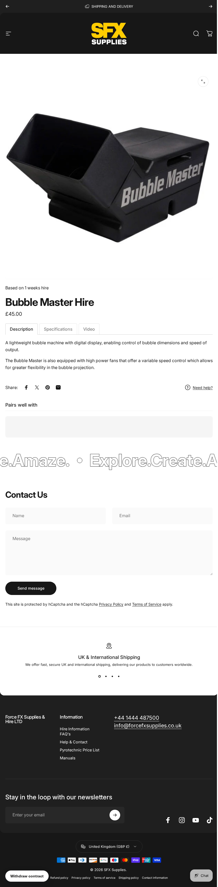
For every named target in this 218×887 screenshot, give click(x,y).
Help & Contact (72, 742)
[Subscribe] (113, 815)
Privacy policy (79, 878)
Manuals (66, 758)
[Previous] (7, 6)
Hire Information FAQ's (74, 731)
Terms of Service (146, 604)
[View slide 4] (117, 676)
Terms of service (103, 878)
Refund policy (57, 878)
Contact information (153, 878)
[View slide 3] (110, 676)
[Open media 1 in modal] (203, 81)
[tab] (21, 329)
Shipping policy (127, 878)
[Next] (210, 6)
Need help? (203, 387)
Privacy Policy (111, 604)
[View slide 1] (97, 676)
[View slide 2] (104, 676)
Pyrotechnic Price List (78, 750)
